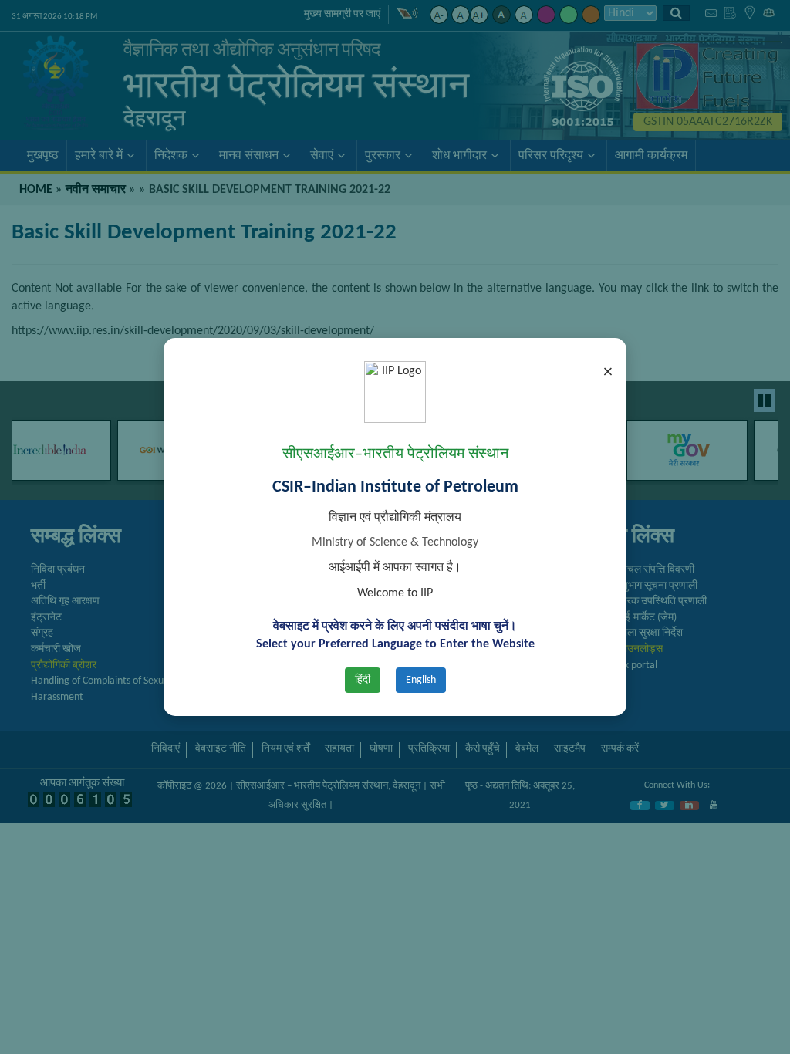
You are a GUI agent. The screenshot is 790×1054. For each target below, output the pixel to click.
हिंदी (362, 680)
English (421, 680)
